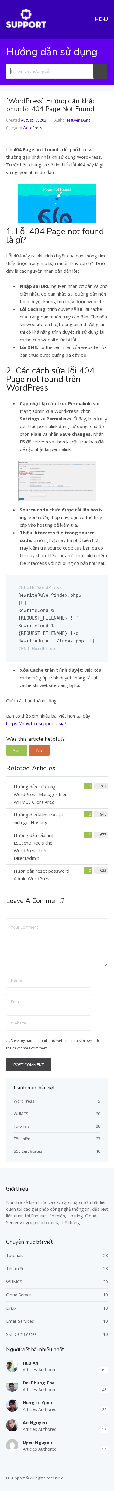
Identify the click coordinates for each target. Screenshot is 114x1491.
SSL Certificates (28, 1151)
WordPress (32, 127)
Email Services (20, 1321)
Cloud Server (18, 1295)
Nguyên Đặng (78, 120)
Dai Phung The (39, 1383)
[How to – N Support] (26, 27)
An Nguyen (35, 1422)
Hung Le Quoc (38, 1403)
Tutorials (22, 1126)
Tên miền (22, 1138)
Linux (11, 1308)
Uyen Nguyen (37, 1442)
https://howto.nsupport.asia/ (36, 723)
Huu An (30, 1363)
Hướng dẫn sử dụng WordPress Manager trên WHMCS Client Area (40, 794)
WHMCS (21, 1113)
